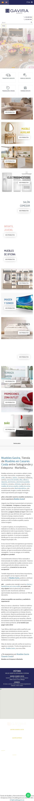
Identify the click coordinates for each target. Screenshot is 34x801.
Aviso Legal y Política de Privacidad (17, 783)
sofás (3, 478)
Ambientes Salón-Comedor (17, 767)
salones (14, 478)
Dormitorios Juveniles (15, 772)
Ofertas (3, 754)
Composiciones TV (28, 750)
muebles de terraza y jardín (9, 486)
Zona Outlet (4, 756)
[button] (17, 702)
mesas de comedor (13, 480)
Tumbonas (15, 764)
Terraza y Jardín (16, 758)
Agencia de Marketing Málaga (20, 784)
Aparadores (27, 746)
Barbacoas (15, 761)
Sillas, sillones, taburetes (27, 762)
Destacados (17, 443)
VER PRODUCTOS (10, 112)
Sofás (25, 770)
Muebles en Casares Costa (15, 462)
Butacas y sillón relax (28, 766)
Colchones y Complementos (28, 774)
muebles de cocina (24, 486)
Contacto (3, 765)
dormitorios (11, 482)
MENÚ (4, 26)
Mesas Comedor (28, 754)
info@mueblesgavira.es (17, 800)
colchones (17, 484)
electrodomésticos (20, 488)
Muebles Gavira (10, 458)
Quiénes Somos (5, 762)
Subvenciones (4, 768)
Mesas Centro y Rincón (28, 757)
